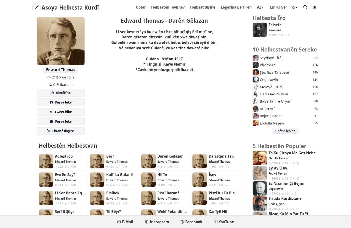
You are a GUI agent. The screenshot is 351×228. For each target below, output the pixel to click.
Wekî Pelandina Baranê (172, 211)
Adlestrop (64, 156)
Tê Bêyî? (113, 211)
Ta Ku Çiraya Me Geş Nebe (292, 153)
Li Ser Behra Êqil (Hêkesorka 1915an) (70, 193)
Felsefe (275, 25)
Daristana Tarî (221, 156)
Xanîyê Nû (218, 211)
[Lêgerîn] (305, 7)
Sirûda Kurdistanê (285, 198)
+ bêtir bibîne (285, 131)
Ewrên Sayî (65, 174)
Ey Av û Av (278, 168)
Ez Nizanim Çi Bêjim (286, 183)
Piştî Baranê (168, 193)
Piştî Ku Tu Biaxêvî (224, 193)
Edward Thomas (60, 69)
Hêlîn (162, 174)
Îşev (212, 174)
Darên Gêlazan (170, 156)
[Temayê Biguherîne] (315, 7)
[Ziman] (295, 7)
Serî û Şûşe (64, 211)
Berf (110, 156)
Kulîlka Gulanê (119, 174)
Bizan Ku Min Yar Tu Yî (288, 214)
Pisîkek (112, 193)
